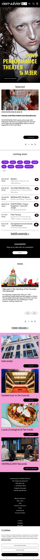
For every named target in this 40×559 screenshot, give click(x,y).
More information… (6, 540)
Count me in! (31, 137)
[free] (36, 224)
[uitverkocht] (36, 205)
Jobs (20, 503)
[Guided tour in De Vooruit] (20, 381)
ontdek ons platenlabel (31, 468)
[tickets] (37, 179)
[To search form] (33, 3)
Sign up (20, 252)
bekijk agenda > (20, 233)
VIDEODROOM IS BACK (11, 112)
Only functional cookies (20, 545)
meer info (31, 400)
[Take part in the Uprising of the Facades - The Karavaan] (20, 276)
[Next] (35, 144)
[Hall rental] (20, 347)
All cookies (20, 554)
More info (31, 366)
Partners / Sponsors (20, 506)
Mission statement (20, 498)
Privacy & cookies (20, 513)
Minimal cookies (20, 550)
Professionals (20, 510)
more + (4, 171)
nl (29, 4)
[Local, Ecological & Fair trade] (20, 415)
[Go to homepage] (11, 3)
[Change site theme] (24, 3)
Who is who (20, 501)
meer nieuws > (20, 328)
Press (20, 508)
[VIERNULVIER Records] (20, 449)
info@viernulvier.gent (20, 488)
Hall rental (20, 525)
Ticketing (20, 523)
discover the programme (10, 78)
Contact (20, 521)
